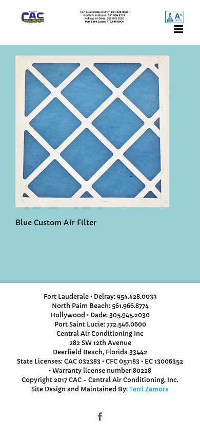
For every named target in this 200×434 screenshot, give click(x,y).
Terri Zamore (149, 389)
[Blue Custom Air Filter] (92, 60)
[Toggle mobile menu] (179, 29)
